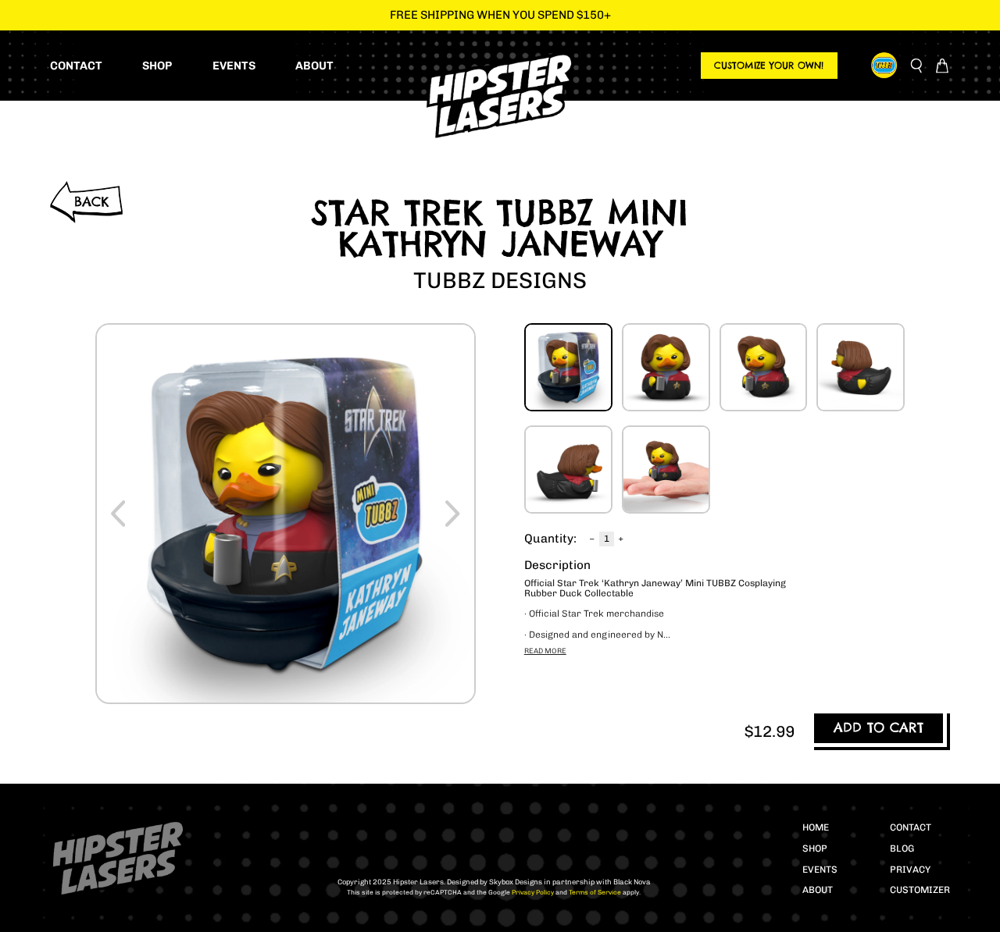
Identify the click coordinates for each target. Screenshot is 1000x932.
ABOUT (817, 889)
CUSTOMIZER (920, 889)
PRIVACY (910, 869)
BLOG (902, 848)
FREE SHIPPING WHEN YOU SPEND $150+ (500, 15)
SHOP (814, 848)
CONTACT (910, 827)
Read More (545, 650)
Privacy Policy (532, 892)
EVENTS (820, 869)
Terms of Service (594, 892)
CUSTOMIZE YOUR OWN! (768, 65)
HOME (815, 827)
